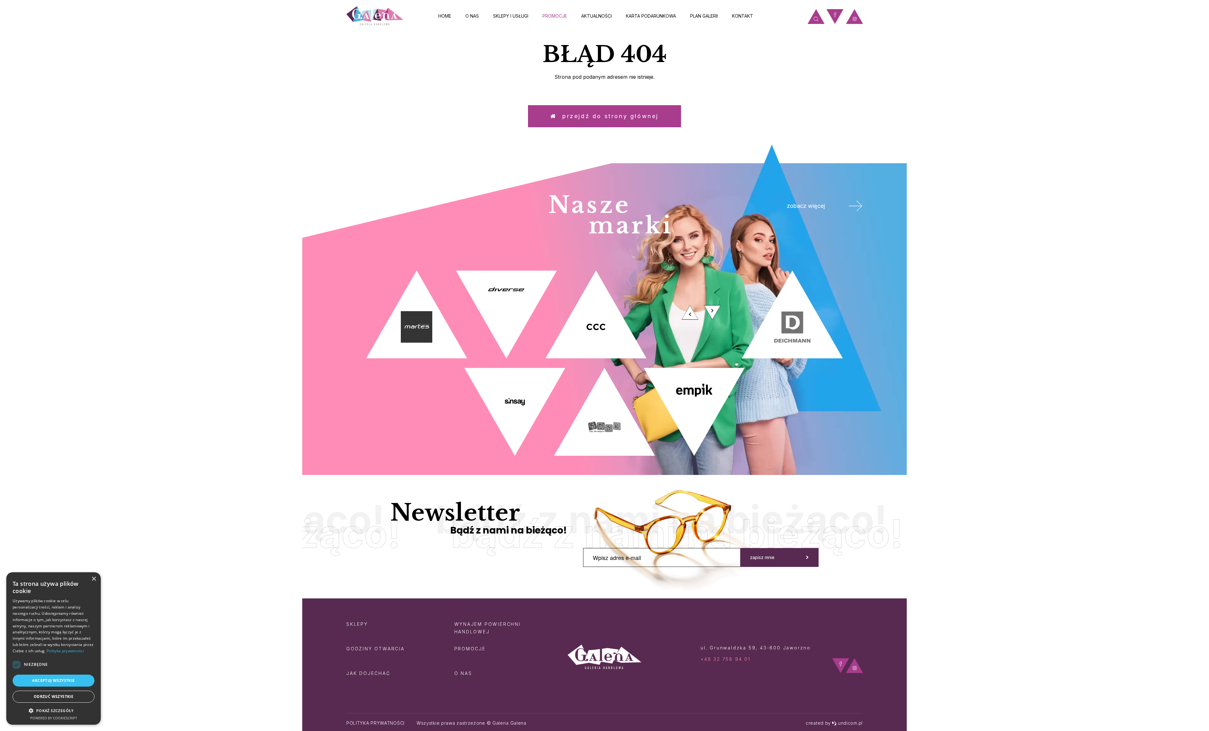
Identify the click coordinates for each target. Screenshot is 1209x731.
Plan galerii (704, 16)
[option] (604, 363)
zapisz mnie (762, 557)
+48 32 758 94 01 (726, 659)
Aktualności (596, 16)
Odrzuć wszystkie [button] (53, 696)
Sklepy (357, 624)
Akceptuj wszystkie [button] (53, 680)
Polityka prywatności (375, 723)
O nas (472, 16)
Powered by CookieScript (53, 718)
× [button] (93, 579)
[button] (53, 710)
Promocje (554, 16)
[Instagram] (854, 16)
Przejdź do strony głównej (608, 116)
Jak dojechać (368, 673)
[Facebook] (834, 16)
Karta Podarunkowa (651, 16)
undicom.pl (850, 723)
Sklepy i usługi (510, 16)
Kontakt (742, 16)
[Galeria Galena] (375, 16)
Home (444, 16)
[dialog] (53, 648)
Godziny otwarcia (375, 648)
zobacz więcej (806, 206)
